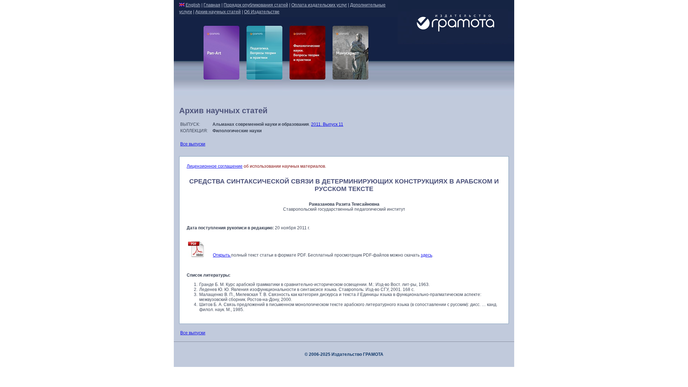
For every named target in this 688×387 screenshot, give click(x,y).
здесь (426, 255)
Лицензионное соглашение (215, 166)
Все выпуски (192, 144)
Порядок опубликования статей (256, 5)
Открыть (222, 255)
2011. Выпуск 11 (327, 124)
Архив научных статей (218, 11)
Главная (212, 5)
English (193, 5)
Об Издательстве (262, 11)
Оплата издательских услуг (319, 5)
